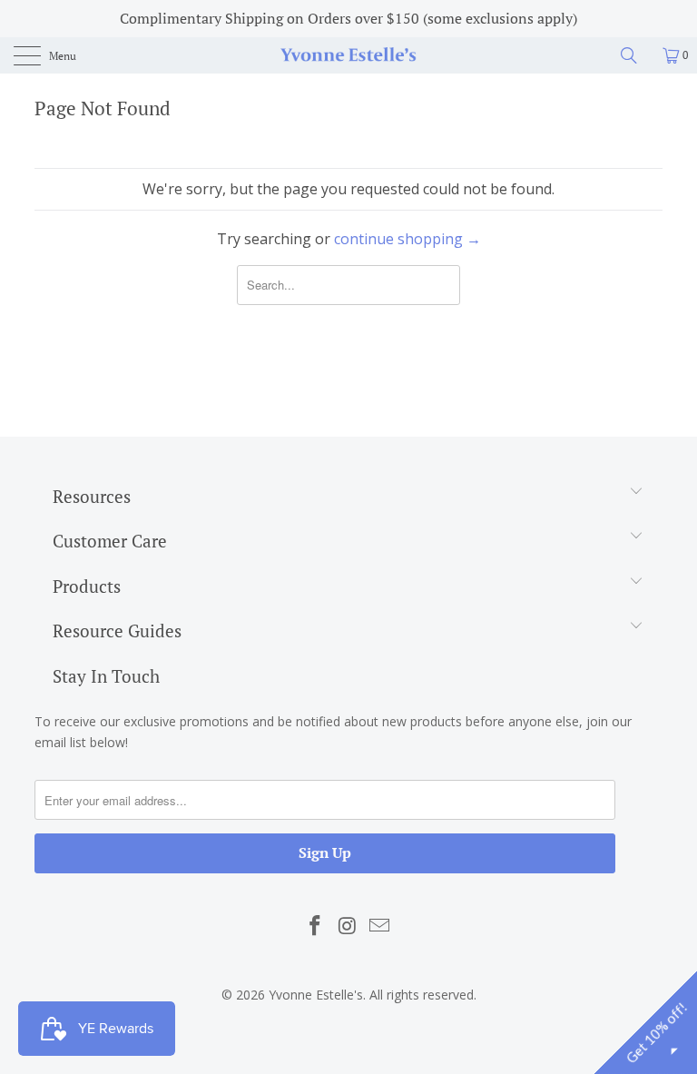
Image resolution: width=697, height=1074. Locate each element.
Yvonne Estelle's (316, 994)
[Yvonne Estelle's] (348, 55)
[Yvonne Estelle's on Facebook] (315, 926)
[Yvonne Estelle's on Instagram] (347, 926)
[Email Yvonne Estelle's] (380, 926)
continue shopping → (407, 239)
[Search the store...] (635, 55)
